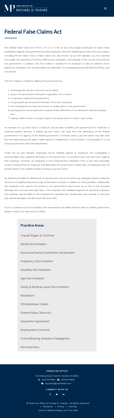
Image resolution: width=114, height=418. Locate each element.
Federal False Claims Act (35, 312)
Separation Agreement (34, 321)
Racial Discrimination (33, 244)
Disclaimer (48, 406)
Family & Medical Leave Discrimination (44, 287)
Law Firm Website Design (50, 410)
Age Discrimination (32, 278)
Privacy (60, 406)
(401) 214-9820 (48, 379)
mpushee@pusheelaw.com (58, 383)
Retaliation (27, 295)
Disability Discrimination (35, 269)
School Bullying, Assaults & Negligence (45, 338)
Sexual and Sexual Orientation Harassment (47, 252)
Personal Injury (29, 347)
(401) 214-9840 (68, 379)
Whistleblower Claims (34, 304)
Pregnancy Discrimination (36, 261)
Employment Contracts (35, 329)
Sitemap (73, 406)
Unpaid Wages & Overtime (37, 235)
